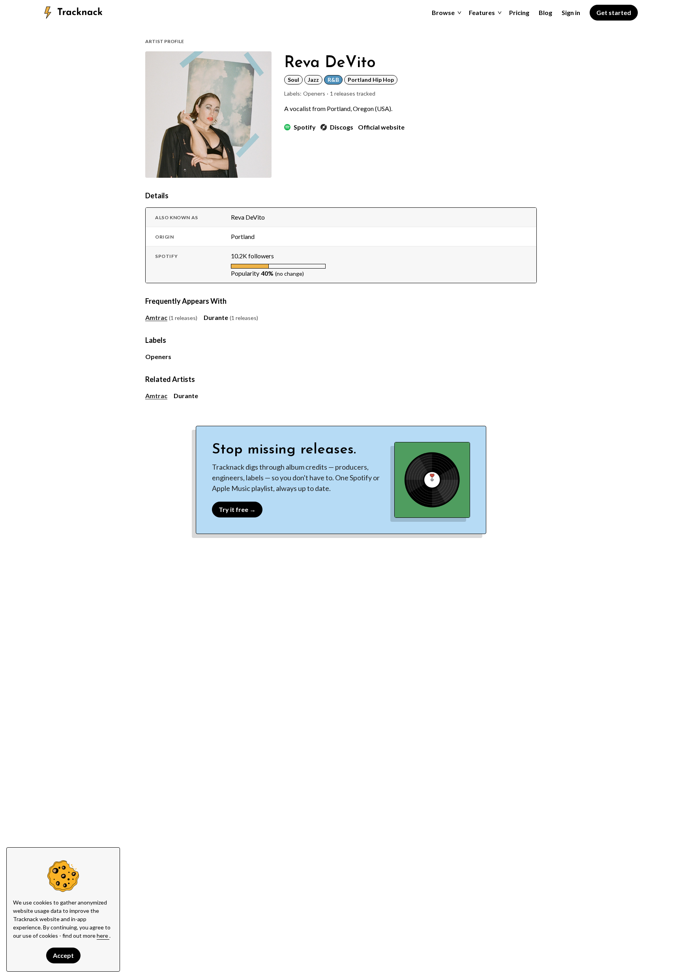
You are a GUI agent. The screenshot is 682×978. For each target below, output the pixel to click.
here (103, 935)
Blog (545, 12)
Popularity (245, 273)
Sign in (571, 12)
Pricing (519, 12)
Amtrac (156, 317)
